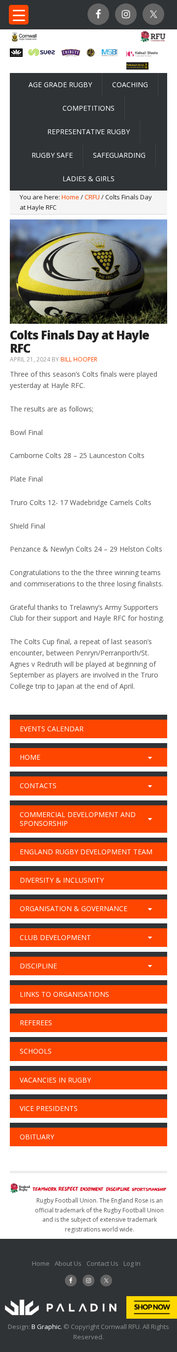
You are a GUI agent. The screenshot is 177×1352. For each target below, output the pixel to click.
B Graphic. (47, 1326)
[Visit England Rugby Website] (153, 41)
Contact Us (102, 1263)
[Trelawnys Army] (137, 66)
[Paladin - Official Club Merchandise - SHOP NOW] (88, 1316)
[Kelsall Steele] (142, 53)
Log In (132, 1263)
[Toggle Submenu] (150, 757)
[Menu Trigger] (19, 14)
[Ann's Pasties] (90, 53)
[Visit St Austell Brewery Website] (70, 55)
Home (41, 1263)
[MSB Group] (109, 54)
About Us (68, 1263)
